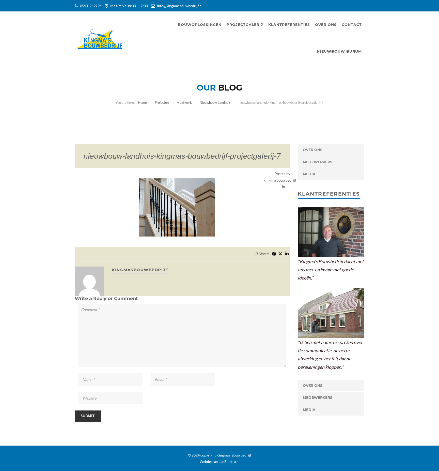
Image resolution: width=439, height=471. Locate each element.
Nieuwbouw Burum (339, 51)
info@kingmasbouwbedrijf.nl (179, 6)
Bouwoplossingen (200, 24)
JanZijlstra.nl (229, 461)
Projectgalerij (245, 24)
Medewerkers (317, 162)
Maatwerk (184, 102)
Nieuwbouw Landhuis (215, 102)
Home (142, 102)
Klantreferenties (289, 24)
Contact (352, 24)
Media (309, 174)
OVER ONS (312, 150)
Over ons (326, 24)
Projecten (162, 102)
